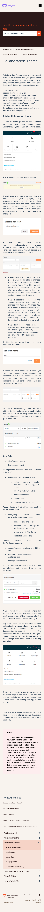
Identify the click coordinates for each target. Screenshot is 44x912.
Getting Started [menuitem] (10, 833)
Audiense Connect (10, 54)
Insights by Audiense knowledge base (20, 26)
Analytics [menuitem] (10, 857)
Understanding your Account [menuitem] (16, 871)
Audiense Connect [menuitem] (12, 843)
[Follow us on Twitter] (24, 894)
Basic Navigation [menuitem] (14, 847)
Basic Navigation (30, 54)
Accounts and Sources (11, 809)
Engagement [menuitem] (11, 862)
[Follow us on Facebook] (39, 894)
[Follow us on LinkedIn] (29, 894)
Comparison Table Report (12, 803)
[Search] (39, 33)
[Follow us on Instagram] (34, 894)
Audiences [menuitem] (10, 852)
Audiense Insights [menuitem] (11, 838)
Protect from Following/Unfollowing (16, 820)
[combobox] (20, 33)
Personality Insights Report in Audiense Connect (20, 826)
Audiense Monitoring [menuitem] (15, 866)
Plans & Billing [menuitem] (10, 876)
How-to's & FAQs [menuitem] (11, 881)
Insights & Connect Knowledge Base (18, 49)
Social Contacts (8, 815)
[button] (39, 833)
